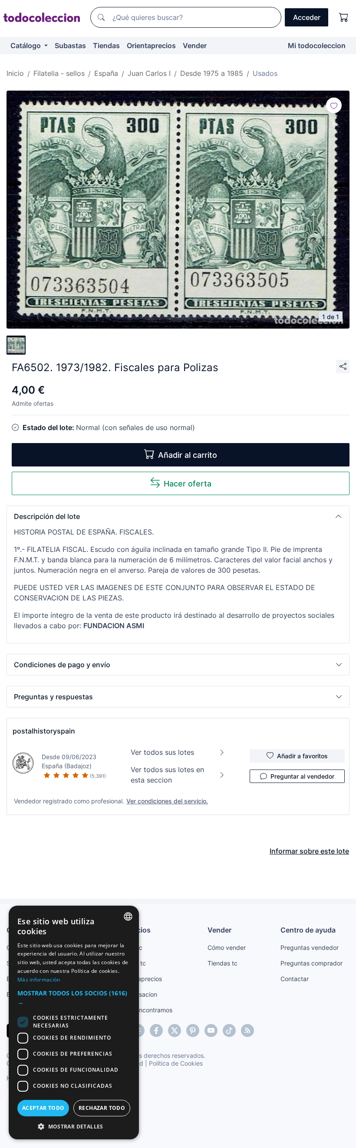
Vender (195, 45)
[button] (178, 516)
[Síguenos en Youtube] (211, 1030)
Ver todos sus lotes (162, 752)
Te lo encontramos (146, 1010)
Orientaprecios (151, 45)
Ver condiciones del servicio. (167, 801)
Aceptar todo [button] (43, 1108)
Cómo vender (227, 947)
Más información (38, 979)
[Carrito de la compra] (344, 17)
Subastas (70, 45)
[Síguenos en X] (174, 1030)
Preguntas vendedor (309, 947)
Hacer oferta (187, 483)
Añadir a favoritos (302, 756)
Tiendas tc (222, 963)
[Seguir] (334, 105)
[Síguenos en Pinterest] (192, 1030)
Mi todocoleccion (317, 45)
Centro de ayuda (308, 930)
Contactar (294, 978)
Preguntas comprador (311, 963)
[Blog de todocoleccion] (247, 1030)
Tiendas (106, 45)
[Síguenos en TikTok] (229, 1030)
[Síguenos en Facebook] (156, 1030)
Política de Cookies (176, 1063)
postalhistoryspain (44, 731)
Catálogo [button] (26, 45)
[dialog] (74, 1022)
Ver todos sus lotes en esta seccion (167, 774)
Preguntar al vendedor (302, 776)
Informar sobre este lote (309, 851)
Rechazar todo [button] (102, 1108)
